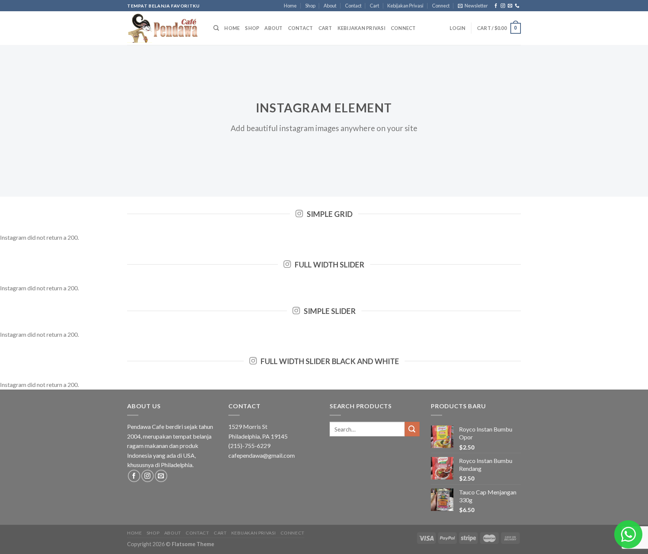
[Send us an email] (510, 6)
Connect (441, 6)
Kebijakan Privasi (405, 6)
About (330, 6)
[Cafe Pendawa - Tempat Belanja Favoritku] (164, 28)
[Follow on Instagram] (503, 6)
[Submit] (412, 429)
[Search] (216, 28)
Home (290, 6)
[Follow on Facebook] (496, 6)
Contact (353, 6)
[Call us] (517, 6)
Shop (310, 6)
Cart (374, 6)
